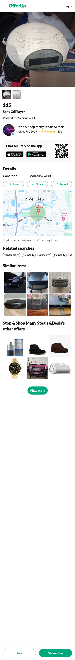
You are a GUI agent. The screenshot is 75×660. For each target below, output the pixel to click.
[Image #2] (16, 94)
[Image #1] (6, 94)
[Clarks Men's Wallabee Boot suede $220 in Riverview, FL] (37, 346)
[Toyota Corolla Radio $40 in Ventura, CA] (60, 282)
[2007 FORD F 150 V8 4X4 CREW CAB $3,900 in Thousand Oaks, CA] (15, 282)
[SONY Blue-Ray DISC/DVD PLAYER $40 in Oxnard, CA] (60, 305)
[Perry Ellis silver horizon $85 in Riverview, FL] (15, 346)
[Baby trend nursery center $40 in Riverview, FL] (37, 368)
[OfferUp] (17, 6)
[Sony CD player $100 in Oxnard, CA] (37, 305)
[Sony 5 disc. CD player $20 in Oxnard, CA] (37, 282)
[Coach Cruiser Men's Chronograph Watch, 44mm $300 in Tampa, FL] (15, 368)
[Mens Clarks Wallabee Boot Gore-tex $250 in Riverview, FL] (60, 346)
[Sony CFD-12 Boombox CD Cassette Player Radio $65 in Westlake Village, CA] (15, 305)
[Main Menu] (5, 6)
